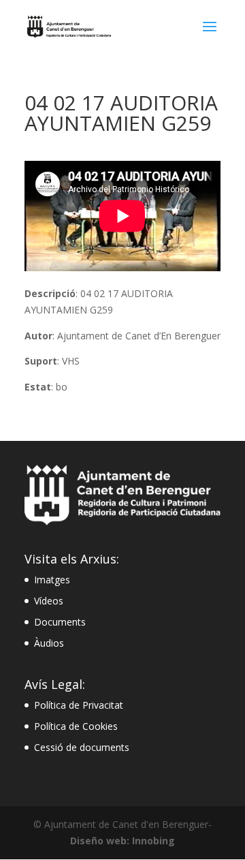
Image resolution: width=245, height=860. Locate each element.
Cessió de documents (81, 747)
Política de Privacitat (78, 704)
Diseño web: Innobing (122, 840)
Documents (60, 621)
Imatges (52, 579)
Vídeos (48, 600)
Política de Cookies (76, 726)
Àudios (49, 642)
